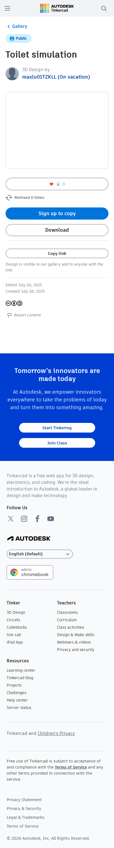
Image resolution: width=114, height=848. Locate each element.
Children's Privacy (56, 733)
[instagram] (24, 518)
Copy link (57, 253)
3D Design (16, 612)
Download (57, 229)
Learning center (21, 670)
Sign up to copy (57, 213)
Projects (14, 685)
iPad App (15, 642)
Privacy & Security (24, 808)
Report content (27, 315)
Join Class (57, 443)
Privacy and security (75, 649)
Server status (19, 707)
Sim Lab (14, 635)
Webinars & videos (74, 642)
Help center (17, 700)
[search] (104, 8)
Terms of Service (71, 767)
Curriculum (67, 620)
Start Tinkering (57, 428)
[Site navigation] (7, 8)
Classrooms (67, 612)
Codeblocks (17, 627)
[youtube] (50, 518)
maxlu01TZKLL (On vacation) (56, 76)
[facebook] (37, 518)
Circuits (13, 620)
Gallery (19, 26)
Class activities (70, 627)
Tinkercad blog (20, 678)
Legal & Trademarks (26, 817)
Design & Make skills (75, 635)
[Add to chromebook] (30, 572)
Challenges (16, 692)
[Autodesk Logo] (29, 538)
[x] (11, 518)
